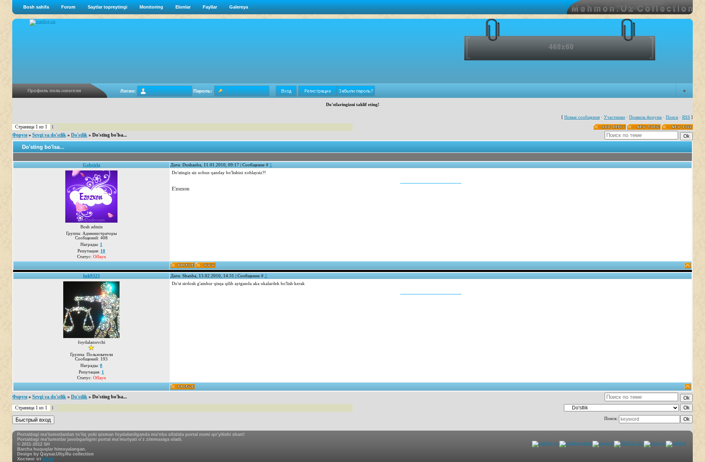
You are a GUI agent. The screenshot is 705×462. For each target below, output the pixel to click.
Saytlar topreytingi (107, 6)
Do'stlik (79, 135)
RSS (686, 117)
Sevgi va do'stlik (49, 135)
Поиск (672, 117)
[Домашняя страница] (205, 265)
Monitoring (151, 6)
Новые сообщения (582, 117)
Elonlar (183, 6)
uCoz (48, 458)
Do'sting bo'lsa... (109, 135)
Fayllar (210, 6)
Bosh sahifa (36, 6)
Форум (19, 135)
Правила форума (645, 117)
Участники (614, 117)
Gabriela (91, 165)
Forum (68, 6)
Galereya (238, 6)
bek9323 (91, 276)
